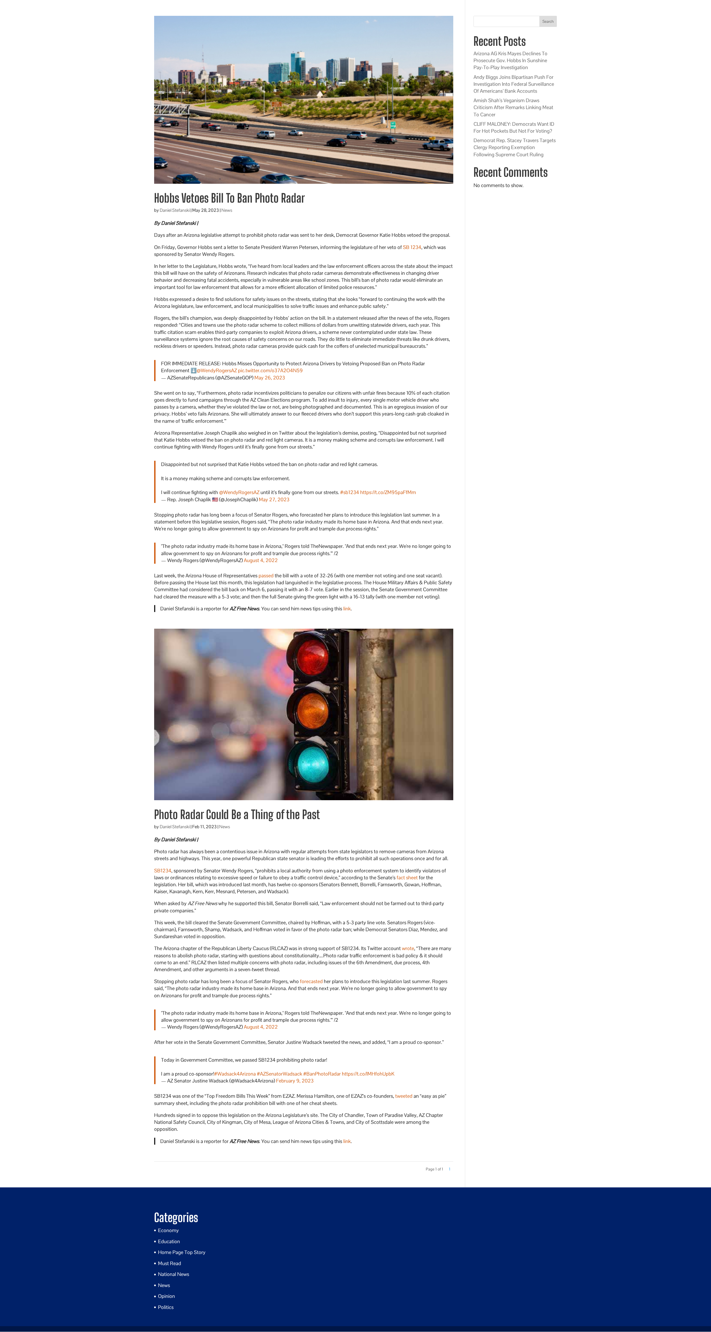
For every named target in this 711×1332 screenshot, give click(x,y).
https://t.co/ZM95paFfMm (388, 492)
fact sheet (407, 877)
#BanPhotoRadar (322, 1074)
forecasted (311, 981)
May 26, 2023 (269, 377)
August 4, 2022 (261, 560)
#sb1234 (349, 492)
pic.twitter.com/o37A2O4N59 (270, 370)
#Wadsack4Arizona (235, 1074)
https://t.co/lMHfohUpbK (368, 1074)
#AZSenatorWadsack (279, 1074)
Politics (166, 1307)
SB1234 (162, 870)
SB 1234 (412, 247)
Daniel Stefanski (175, 210)
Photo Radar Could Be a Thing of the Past (237, 814)
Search (548, 21)
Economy (168, 1230)
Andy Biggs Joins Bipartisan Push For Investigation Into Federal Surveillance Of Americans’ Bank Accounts (514, 84)
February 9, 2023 (295, 1080)
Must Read (169, 1263)
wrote (408, 948)
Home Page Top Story (182, 1252)
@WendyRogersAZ (217, 370)
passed (266, 575)
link (347, 608)
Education (169, 1241)
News (226, 210)
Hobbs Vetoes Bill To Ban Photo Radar (229, 198)
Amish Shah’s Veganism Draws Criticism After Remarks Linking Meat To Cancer (513, 107)
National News (173, 1274)
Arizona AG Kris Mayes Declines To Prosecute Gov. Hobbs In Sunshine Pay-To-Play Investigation (510, 60)
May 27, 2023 (274, 499)
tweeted (403, 1096)
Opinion (166, 1296)
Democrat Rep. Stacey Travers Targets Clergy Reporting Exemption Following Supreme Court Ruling (515, 147)
